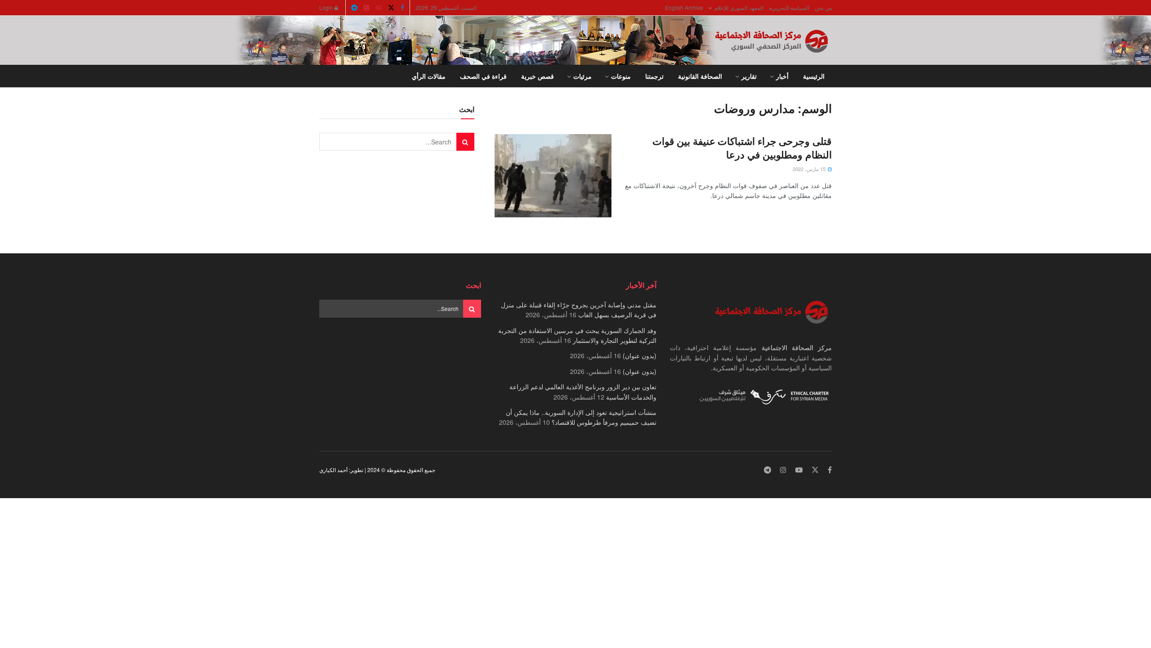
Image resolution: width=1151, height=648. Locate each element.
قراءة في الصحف (483, 76)
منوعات (621, 76)
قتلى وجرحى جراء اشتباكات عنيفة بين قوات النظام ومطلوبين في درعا (742, 148)
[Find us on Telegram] (354, 7)
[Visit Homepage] (773, 40)
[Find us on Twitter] (391, 7)
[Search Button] (322, 76)
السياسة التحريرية (789, 7)
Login (327, 7)
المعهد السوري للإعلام (738, 7)
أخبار (782, 76)
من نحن (823, 7)
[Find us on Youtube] (378, 7)
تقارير (749, 76)
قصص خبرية (537, 76)
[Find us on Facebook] (402, 7)
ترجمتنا (654, 76)
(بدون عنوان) (639, 355)
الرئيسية (814, 76)
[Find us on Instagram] (366, 7)
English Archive (684, 7)
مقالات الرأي (429, 76)
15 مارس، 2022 (810, 168)
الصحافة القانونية (700, 76)
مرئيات (582, 76)
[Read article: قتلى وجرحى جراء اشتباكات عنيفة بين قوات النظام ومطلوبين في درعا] (553, 176)
